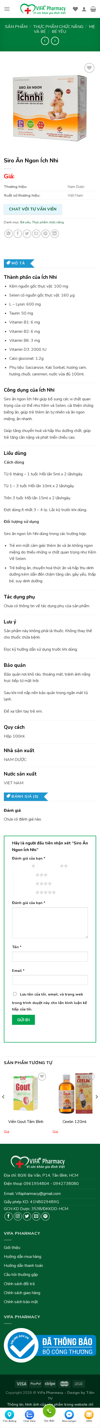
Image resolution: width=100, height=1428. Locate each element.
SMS (89, 1421)
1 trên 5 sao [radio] (20, 866)
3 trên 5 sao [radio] (24, 875)
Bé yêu (59, 31)
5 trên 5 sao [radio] (24, 892)
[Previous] (3, 1107)
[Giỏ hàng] (93, 9)
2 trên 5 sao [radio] (49, 866)
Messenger (69, 1421)
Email (18, 970)
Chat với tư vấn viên (33, 209)
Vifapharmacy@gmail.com (38, 1193)
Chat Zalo (29, 1421)
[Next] (96, 1107)
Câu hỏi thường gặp (21, 1274)
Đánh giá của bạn (28, 858)
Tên (17, 947)
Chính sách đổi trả (19, 1284)
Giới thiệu (12, 1247)
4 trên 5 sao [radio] (24, 883)
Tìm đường (9, 1421)
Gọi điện (49, 1410)
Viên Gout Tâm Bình (25, 1122)
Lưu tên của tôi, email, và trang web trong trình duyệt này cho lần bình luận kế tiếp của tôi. (49, 1002)
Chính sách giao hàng (22, 1293)
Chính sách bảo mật (21, 1302)
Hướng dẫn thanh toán (23, 1265)
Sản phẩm (16, 27)
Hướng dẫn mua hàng (22, 1256)
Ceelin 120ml (74, 1122)
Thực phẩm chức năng (58, 27)
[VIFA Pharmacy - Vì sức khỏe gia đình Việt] (43, 9)
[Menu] (7, 9)
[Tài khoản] (84, 9)
